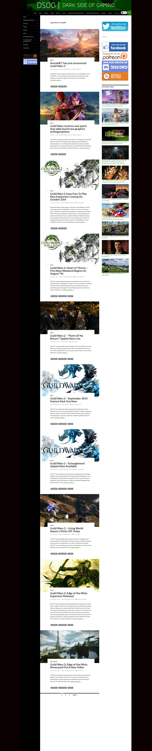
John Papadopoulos (66, 69)
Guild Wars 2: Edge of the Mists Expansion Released (68, 595)
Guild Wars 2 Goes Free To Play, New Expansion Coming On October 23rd (68, 196)
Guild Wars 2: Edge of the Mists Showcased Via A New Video (68, 666)
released (80, 139)
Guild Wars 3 (62, 86)
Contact (110, 13)
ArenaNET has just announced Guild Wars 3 (68, 64)
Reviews (103, 13)
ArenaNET (54, 86)
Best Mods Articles (28, 36)
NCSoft (71, 296)
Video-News (53, 661)
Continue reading (56, 80)
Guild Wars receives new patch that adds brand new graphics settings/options (68, 128)
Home (35, 13)
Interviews (26, 48)
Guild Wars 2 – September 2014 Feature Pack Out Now (68, 400)
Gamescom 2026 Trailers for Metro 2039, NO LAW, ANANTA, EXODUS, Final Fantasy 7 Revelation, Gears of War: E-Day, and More (114, 161)
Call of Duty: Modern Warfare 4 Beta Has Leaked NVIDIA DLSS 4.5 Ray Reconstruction (115, 142)
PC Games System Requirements (76, 13)
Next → (75, 695)
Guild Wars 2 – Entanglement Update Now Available (67, 465)
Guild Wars (62, 154)
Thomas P (65, 341)
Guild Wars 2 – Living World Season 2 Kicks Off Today (66, 530)
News (40, 13)
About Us (117, 13)
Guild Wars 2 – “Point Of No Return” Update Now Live (66, 337)
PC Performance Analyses (92, 13)
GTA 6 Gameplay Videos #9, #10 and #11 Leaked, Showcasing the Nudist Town (115, 123)
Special (25, 26)
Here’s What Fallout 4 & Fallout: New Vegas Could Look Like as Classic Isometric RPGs (114, 181)
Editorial (25, 44)
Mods (63, 13)
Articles (25, 23)
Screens (46, 13)
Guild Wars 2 (62, 228)
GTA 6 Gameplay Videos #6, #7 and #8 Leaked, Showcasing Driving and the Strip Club (114, 105)
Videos (52, 13)
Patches (58, 13)
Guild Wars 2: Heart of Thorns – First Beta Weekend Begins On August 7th (69, 270)
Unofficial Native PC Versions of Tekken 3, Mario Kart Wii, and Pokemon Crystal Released (115, 218)
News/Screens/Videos (28, 20)
